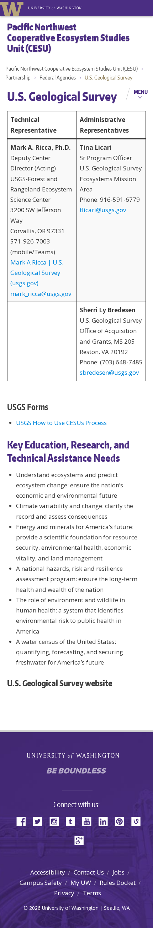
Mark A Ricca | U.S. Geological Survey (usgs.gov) (36, 272)
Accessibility (47, 872)
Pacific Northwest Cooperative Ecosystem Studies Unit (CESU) (71, 68)
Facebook (23, 821)
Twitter (40, 821)
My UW (80, 882)
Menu (141, 91)
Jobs (118, 872)
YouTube (89, 821)
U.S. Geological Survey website (59, 683)
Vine (138, 821)
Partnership (18, 77)
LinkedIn (105, 821)
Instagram (56, 821)
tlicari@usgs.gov (103, 210)
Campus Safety (41, 882)
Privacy (64, 893)
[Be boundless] (76, 772)
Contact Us (89, 872)
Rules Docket (118, 882)
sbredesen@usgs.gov (109, 372)
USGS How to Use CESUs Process (61, 423)
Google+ (81, 840)
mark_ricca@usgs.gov (40, 293)
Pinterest (122, 821)
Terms (92, 893)
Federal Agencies (57, 77)
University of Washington (13, 8)
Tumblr (72, 821)
